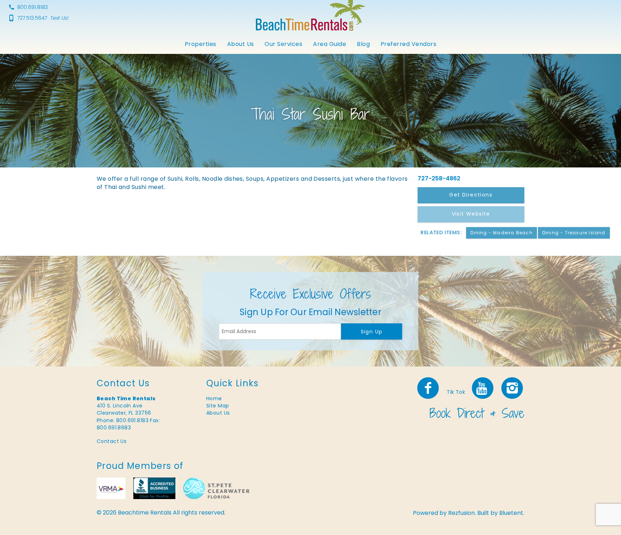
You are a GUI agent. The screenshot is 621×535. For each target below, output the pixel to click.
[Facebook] (428, 388)
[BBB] (154, 488)
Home (214, 398)
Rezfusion (461, 513)
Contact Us (111, 441)
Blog (363, 44)
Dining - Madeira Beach (501, 233)
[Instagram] (512, 388)
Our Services (283, 44)
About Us (240, 44)
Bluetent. (511, 513)
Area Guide (329, 44)
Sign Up (372, 331)
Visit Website (471, 213)
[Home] (310, 12)
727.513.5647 (32, 18)
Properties (200, 44)
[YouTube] (483, 388)
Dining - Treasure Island (574, 233)
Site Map (217, 405)
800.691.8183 (32, 7)
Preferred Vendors (408, 44)
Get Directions (470, 194)
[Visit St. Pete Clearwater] (216, 488)
